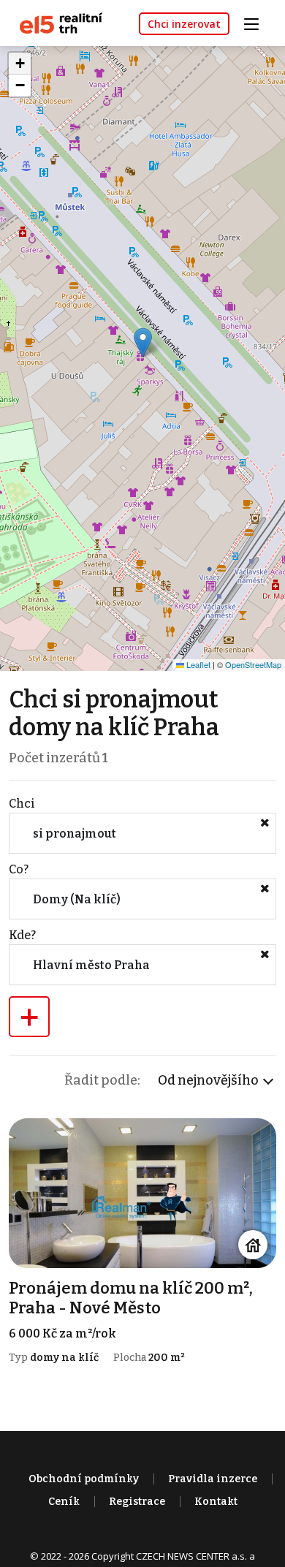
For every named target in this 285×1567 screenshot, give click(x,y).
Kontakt (216, 1501)
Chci (22, 804)
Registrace (137, 1501)
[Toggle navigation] (256, 22)
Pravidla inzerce (212, 1479)
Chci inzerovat (184, 24)
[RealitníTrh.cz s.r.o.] (55, 22)
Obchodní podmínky (83, 1479)
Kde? (22, 935)
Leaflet (197, 664)
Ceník (64, 1501)
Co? (18, 869)
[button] (143, 342)
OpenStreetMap (253, 664)
